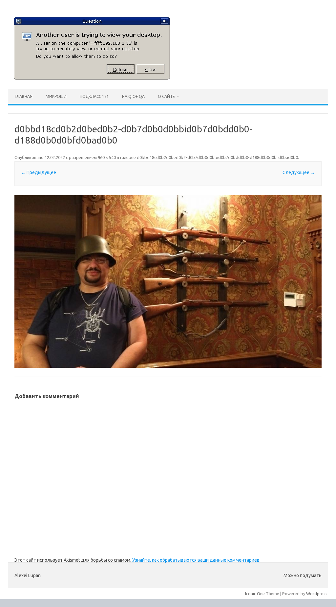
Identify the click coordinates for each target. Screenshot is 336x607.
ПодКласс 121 (94, 96)
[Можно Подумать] (92, 77)
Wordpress (316, 593)
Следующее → (299, 172)
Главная (23, 96)
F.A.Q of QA (133, 96)
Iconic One (255, 593)
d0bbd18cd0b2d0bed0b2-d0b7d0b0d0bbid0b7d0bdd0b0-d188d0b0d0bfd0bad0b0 (217, 157)
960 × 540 (107, 157)
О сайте (166, 96)
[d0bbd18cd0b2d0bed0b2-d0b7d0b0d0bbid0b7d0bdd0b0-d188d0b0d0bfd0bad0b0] (167, 281)
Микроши (56, 96)
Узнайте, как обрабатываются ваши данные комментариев (196, 560)
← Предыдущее (38, 172)
